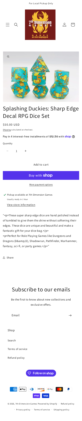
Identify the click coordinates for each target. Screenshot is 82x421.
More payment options (41, 184)
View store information (21, 204)
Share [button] (10, 257)
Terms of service (17, 349)
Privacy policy (23, 409)
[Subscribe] (70, 315)
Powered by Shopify (47, 403)
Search (12, 340)
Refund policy (16, 357)
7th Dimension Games (26, 403)
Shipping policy (61, 409)
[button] (7, 25)
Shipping (7, 129)
